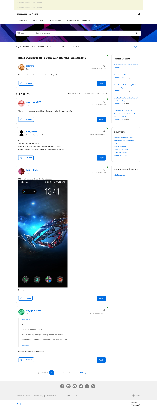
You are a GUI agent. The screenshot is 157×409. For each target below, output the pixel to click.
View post (25, 346)
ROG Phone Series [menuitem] (54, 21)
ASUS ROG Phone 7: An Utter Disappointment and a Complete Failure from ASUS (125, 114)
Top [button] (20, 404)
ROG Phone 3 (43, 47)
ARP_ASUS (26, 319)
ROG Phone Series (29, 47)
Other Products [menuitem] (71, 21)
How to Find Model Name (123, 138)
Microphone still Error (121, 75)
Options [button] (137, 47)
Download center (120, 152)
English (18, 47)
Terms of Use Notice (23, 396)
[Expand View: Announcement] (29, 20)
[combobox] (87, 33)
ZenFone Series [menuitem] (37, 21)
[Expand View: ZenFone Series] (44, 20)
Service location (120, 147)
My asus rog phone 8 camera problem (126, 65)
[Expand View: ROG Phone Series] (62, 20)
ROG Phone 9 (119, 104)
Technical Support (120, 155)
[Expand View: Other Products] (78, 20)
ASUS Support (119, 175)
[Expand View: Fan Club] (89, 20)
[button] (21, 83)
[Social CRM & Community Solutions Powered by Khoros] (135, 404)
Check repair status (121, 150)
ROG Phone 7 (119, 78)
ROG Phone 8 (119, 68)
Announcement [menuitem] (22, 21)
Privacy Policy (38, 396)
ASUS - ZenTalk (27, 14)
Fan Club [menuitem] (84, 21)
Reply (101, 83)
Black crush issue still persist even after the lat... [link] (65, 47)
